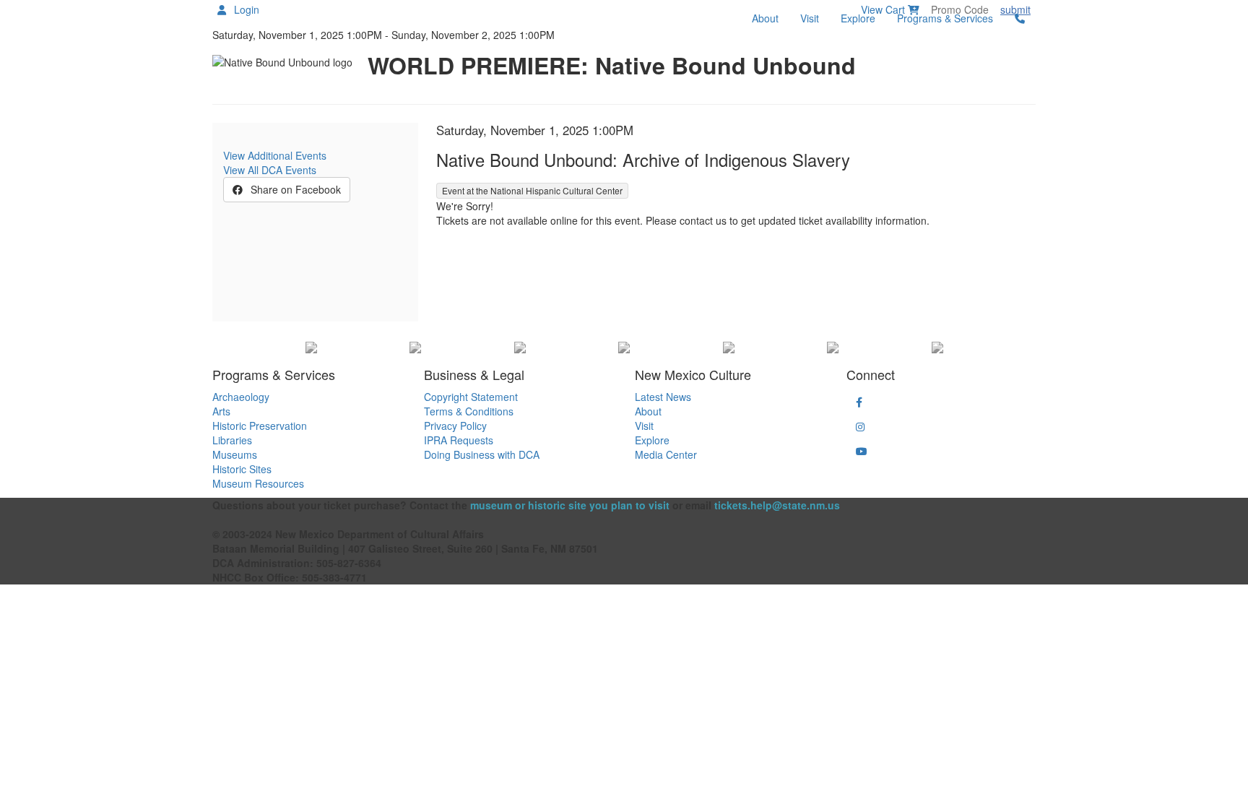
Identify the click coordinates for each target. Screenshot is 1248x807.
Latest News (663, 396)
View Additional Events (274, 155)
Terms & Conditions (469, 411)
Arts (221, 411)
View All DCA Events (269, 170)
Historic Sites (242, 469)
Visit (809, 18)
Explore (858, 18)
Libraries (232, 440)
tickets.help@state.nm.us (777, 505)
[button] (859, 401)
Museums (234, 454)
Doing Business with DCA (482, 454)
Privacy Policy (455, 425)
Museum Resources (258, 483)
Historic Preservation (259, 425)
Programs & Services (945, 18)
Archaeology (240, 396)
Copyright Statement (471, 396)
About (765, 18)
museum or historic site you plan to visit (570, 505)
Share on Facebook (294, 189)
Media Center (666, 454)
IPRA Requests (458, 440)
